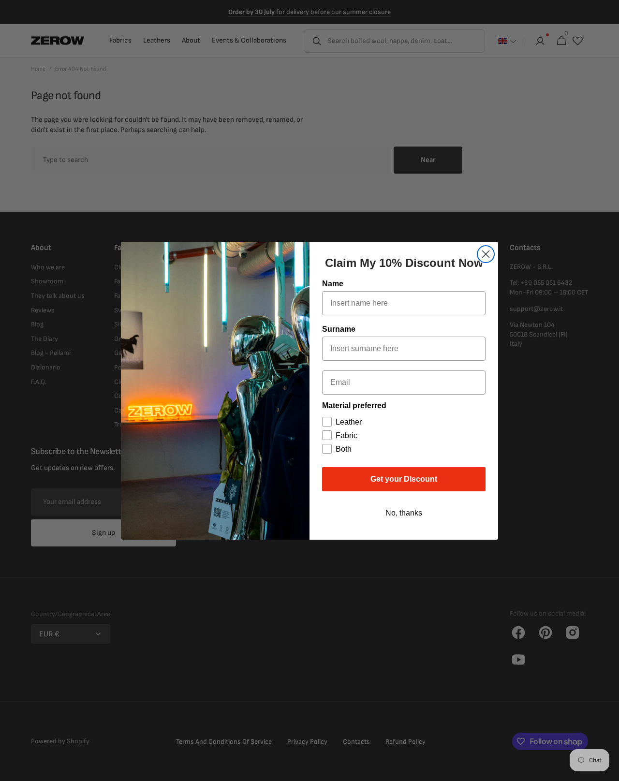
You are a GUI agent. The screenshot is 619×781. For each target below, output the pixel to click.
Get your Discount (403, 479)
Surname (338, 329)
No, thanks (403, 513)
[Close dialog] (485, 254)
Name (332, 284)
